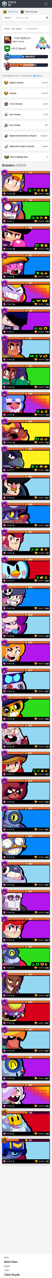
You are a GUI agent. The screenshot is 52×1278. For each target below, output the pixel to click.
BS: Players (16, 28)
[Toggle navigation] (46, 4)
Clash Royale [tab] (31, 11)
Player (7, 18)
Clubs (6, 1270)
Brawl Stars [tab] (13, 11)
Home (6, 28)
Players (7, 1266)
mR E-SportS (18, 48)
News (6, 1257)
